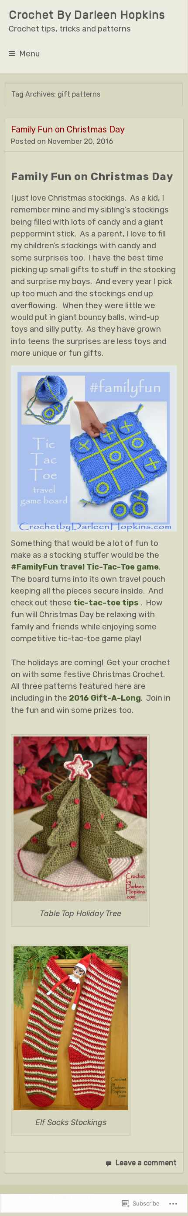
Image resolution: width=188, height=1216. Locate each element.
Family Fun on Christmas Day (68, 129)
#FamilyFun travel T (51, 567)
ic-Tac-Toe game (125, 567)
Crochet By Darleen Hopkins (87, 14)
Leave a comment (146, 1162)
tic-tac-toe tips (106, 603)
